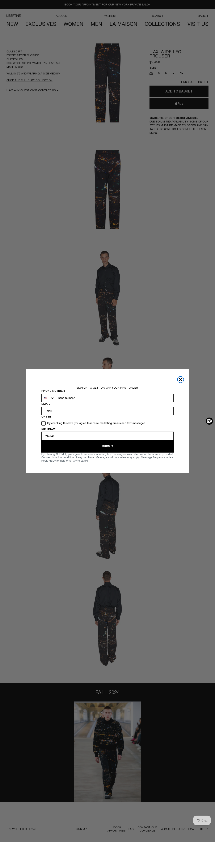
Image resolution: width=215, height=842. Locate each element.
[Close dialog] (180, 379)
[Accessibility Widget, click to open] (209, 421)
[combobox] (48, 398)
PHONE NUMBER (53, 390)
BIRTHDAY (48, 428)
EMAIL (45, 403)
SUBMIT (107, 446)
